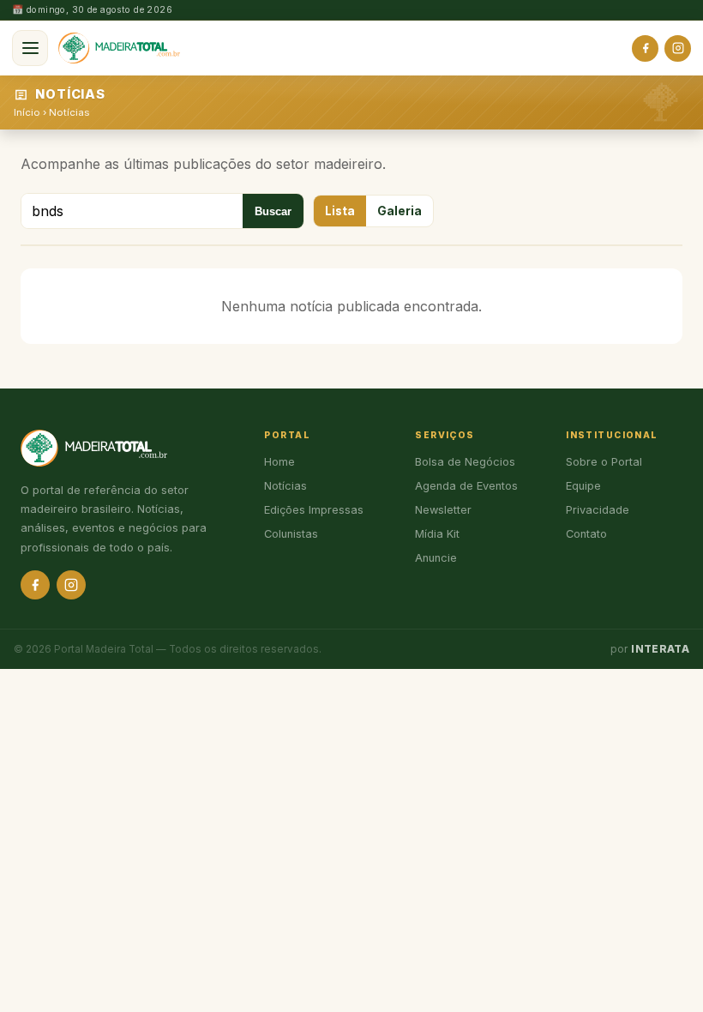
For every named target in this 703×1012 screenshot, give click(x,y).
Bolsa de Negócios (465, 461)
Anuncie (436, 557)
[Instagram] (677, 48)
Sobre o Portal (604, 461)
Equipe (583, 485)
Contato (586, 533)
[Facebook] (645, 48)
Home (279, 461)
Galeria (399, 211)
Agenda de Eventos (466, 485)
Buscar (273, 211)
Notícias (69, 112)
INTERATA (660, 649)
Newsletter (443, 509)
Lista (340, 211)
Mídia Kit (437, 533)
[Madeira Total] (119, 48)
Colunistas (291, 533)
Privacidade (597, 509)
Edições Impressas (314, 509)
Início (27, 112)
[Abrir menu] (30, 48)
